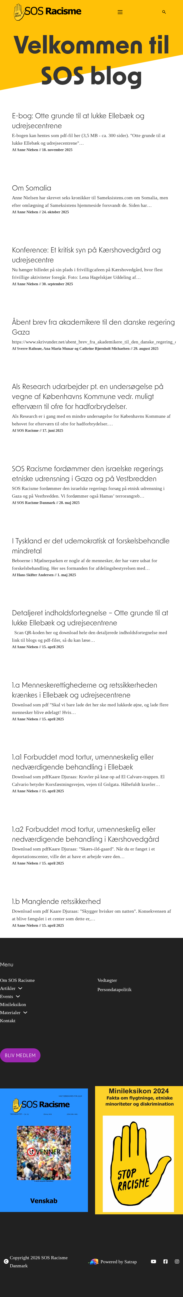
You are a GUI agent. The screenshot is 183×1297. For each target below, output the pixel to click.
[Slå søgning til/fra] (164, 12)
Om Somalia (31, 188)
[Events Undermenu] (17, 996)
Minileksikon (13, 1004)
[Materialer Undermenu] (25, 1012)
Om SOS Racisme (17, 980)
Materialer (10, 1012)
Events (6, 996)
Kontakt (7, 1020)
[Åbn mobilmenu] (120, 12)
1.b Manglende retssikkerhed (56, 902)
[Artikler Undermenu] (20, 988)
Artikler (7, 988)
